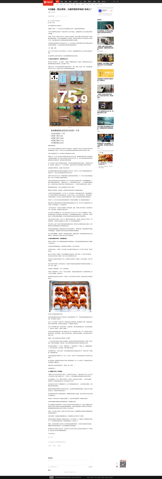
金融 (61, 4)
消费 (59, 445)
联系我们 (92, 477)
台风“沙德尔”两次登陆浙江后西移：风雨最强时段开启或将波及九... (105, 128)
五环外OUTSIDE (51, 16)
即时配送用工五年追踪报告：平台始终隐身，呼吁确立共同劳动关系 (105, 145)
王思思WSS (101, 51)
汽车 (72, 4)
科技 (58, 4)
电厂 (101, 4)
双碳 (98, 4)
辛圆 (98, 82)
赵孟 (98, 51)
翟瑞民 (98, 34)
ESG (94, 4)
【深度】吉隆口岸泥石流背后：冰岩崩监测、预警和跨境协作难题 (105, 48)
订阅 (111, 10)
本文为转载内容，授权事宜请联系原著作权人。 (57, 441)
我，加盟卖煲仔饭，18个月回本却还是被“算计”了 (105, 163)
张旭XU (98, 131)
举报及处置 (111, 477)
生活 (50, 445)
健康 (75, 4)
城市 (54, 445)
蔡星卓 (98, 114)
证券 (65, 4)
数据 (90, 4)
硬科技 (83, 4)
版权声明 (106, 477)
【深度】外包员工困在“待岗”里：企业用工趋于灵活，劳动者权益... (105, 96)
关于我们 (88, 477)
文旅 (87, 4)
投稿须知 (103, 477)
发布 (90, 466)
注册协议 (99, 477)
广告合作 (95, 477)
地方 (79, 4)
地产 (68, 4)
